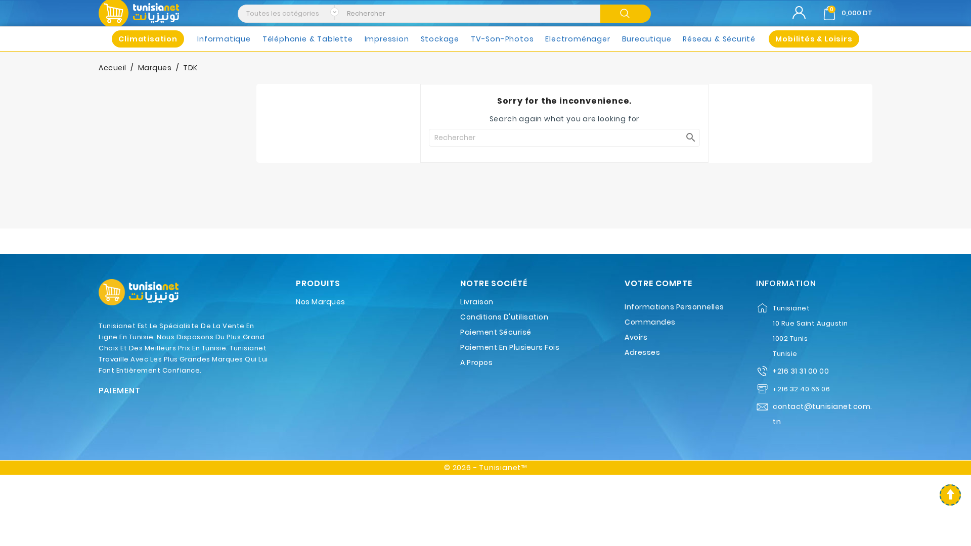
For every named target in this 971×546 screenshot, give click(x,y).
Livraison (477, 302)
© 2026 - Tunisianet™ (485, 468)
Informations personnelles (674, 307)
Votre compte (658, 283)
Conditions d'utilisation (504, 317)
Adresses (642, 352)
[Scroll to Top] (950, 495)
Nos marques (320, 302)
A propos (476, 362)
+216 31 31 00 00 (800, 371)
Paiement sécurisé (496, 332)
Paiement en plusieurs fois (509, 347)
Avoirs (636, 337)
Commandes (650, 322)
